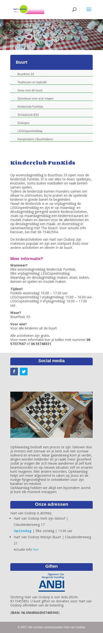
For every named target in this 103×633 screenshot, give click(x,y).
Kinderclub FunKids (30, 106)
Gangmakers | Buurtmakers (35, 139)
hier (36, 549)
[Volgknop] (14, 371)
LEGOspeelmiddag (29, 131)
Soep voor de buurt (29, 90)
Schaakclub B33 (28, 115)
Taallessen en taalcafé (32, 82)
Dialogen (23, 123)
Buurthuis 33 (25, 74)
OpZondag (23, 530)
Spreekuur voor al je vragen (35, 98)
